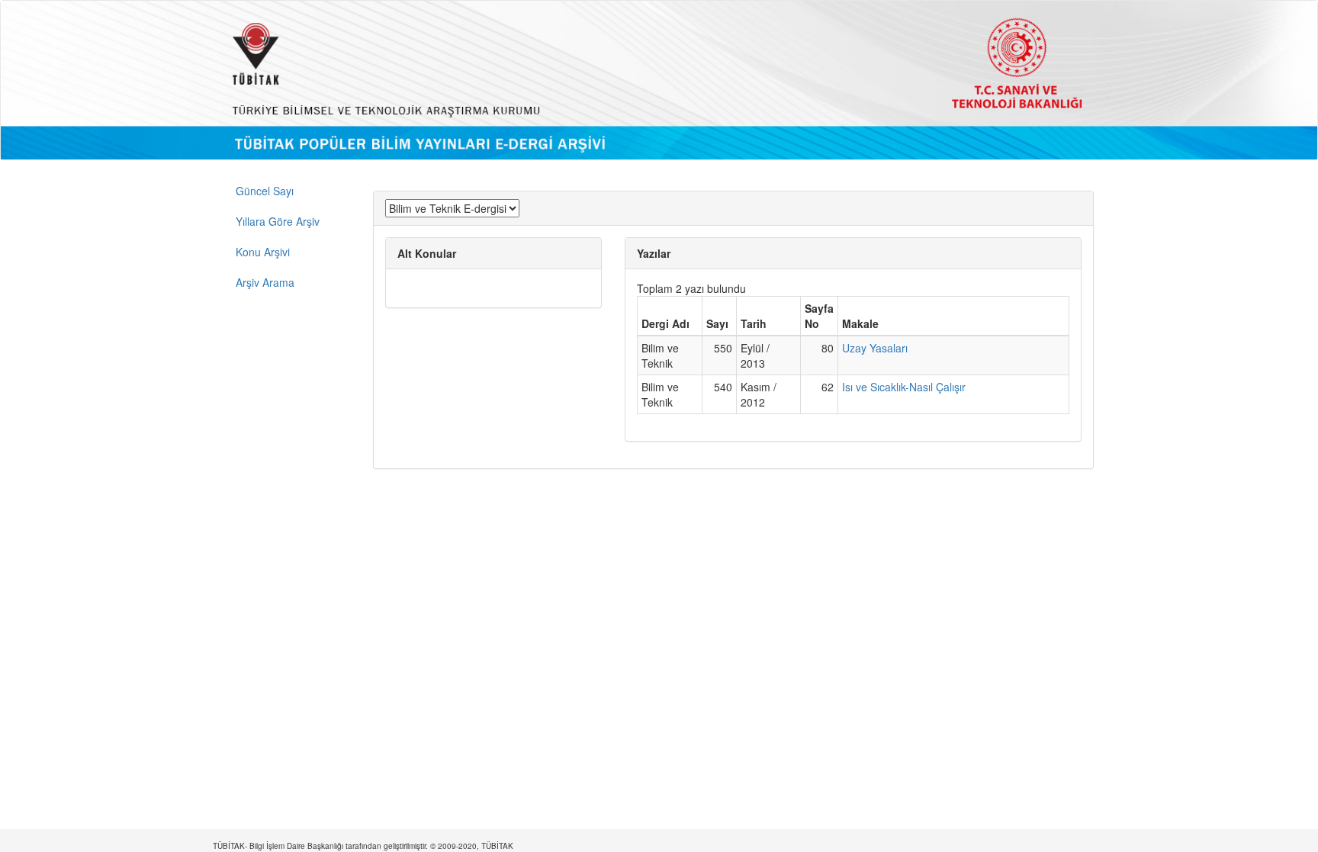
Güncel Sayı (265, 190)
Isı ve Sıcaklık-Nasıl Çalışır (904, 386)
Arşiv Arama (265, 282)
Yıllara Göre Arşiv (278, 221)
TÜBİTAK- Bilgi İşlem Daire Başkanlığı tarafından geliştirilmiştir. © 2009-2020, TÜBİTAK (363, 846)
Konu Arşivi (263, 251)
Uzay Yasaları (875, 347)
